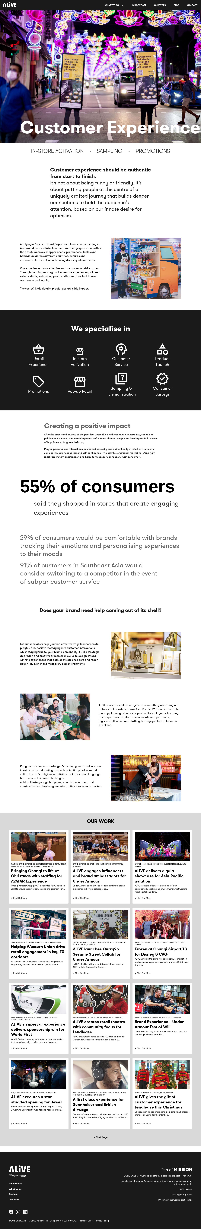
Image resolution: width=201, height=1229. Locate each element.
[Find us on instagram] (19, 1213)
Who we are (139, 5)
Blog (177, 5)
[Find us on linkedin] (26, 1213)
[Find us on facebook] (12, 1213)
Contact (192, 5)
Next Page (102, 1137)
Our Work (160, 5)
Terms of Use (85, 1220)
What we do (112, 5)
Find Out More (20, 898)
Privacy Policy (102, 1220)
